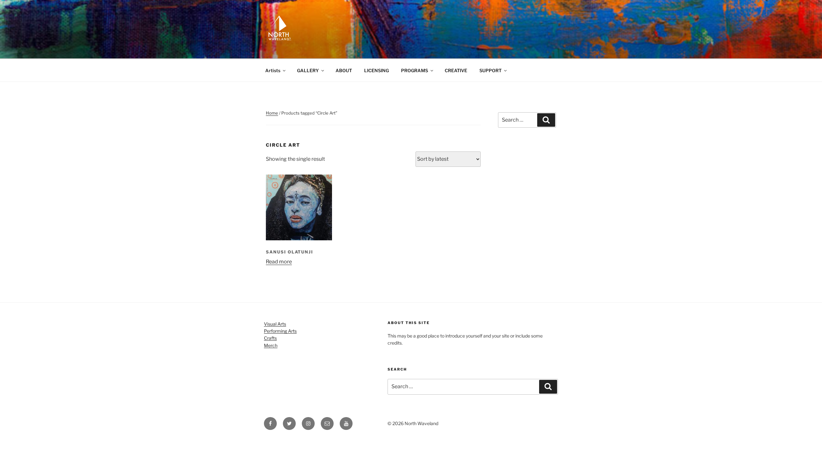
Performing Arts (280, 331)
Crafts (270, 338)
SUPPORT (490, 70)
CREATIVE (456, 70)
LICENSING (376, 70)
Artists (272, 70)
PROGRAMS (414, 70)
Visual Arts (275, 324)
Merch (270, 345)
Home (272, 113)
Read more (279, 262)
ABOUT (344, 70)
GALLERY (308, 70)
